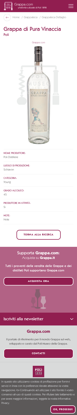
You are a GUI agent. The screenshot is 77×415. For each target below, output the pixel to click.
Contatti (38, 353)
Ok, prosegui (63, 409)
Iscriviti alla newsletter (23, 319)
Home (16, 17)
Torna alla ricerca (39, 234)
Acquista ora (38, 281)
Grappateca (31, 17)
